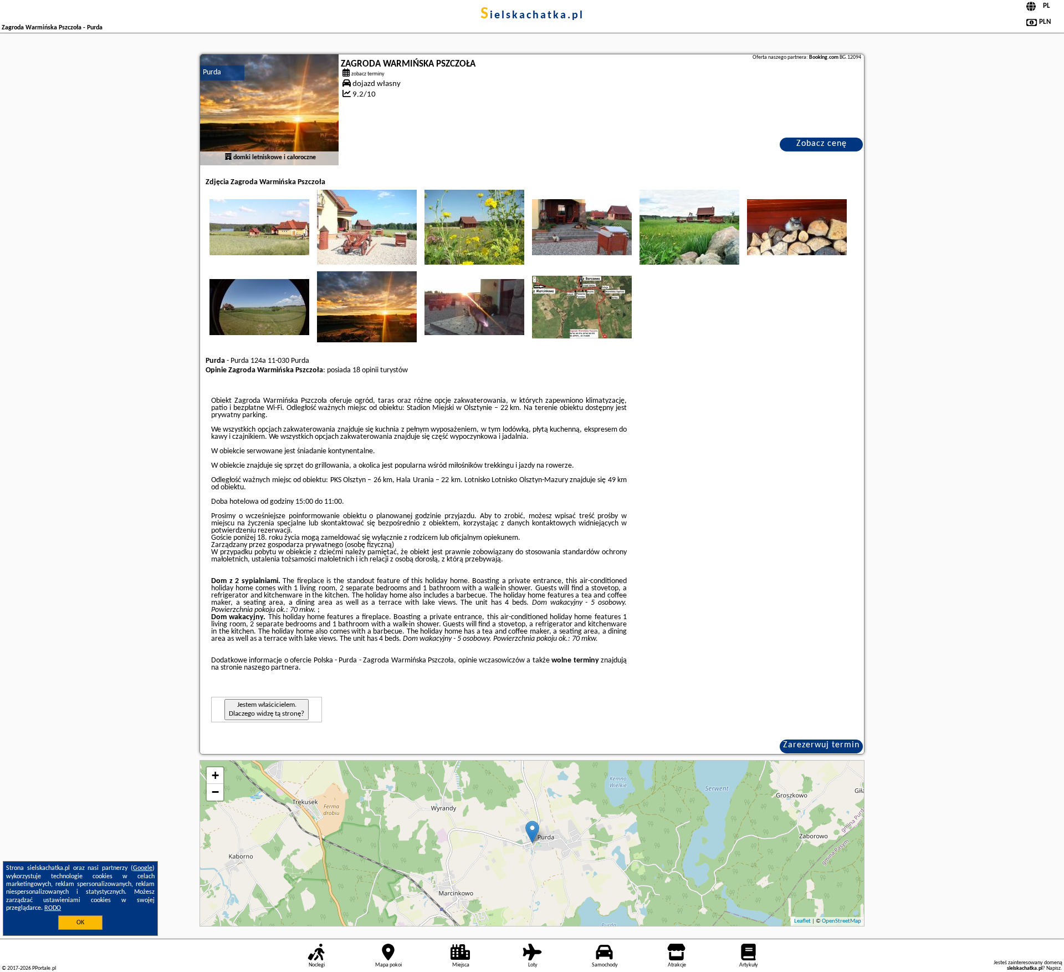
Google (142, 868)
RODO (52, 908)
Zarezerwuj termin (821, 745)
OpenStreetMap (841, 921)
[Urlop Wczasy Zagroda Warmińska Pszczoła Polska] (259, 227)
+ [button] (215, 775)
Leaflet (802, 921)
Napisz (1053, 968)
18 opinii (365, 370)
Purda (212, 72)
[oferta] (228, 157)
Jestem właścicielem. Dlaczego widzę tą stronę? (266, 709)
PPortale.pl (44, 968)
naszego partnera (271, 668)
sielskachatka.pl (532, 15)
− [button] (215, 792)
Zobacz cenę (821, 143)
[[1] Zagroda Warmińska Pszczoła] (269, 109)
